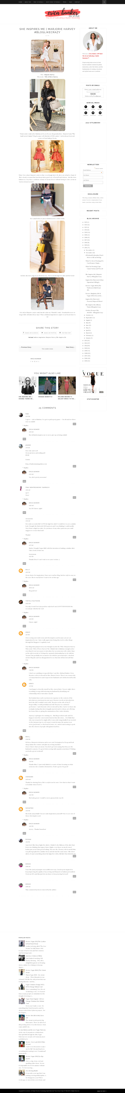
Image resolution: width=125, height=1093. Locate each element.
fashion (35, 337)
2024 (85, 225)
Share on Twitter (50, 332)
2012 (85, 343)
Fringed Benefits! (45, 397)
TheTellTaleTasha (33, 601)
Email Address (92, 170)
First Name (86, 175)
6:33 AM (31, 474)
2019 (85, 235)
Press (64, 2)
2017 (85, 240)
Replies (26, 425)
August (88, 320)
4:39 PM (31, 619)
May (87, 328)
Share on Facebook (31, 332)
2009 (85, 351)
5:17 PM (31, 686)
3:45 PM (28, 810)
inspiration (42, 337)
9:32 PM (31, 556)
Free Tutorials (38, 2)
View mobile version (47, 349)
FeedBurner (97, 96)
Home (20, 2)
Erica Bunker (36, 358)
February (88, 335)
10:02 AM (31, 588)
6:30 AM (31, 505)
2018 (85, 237)
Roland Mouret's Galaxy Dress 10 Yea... (67, 398)
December (89, 250)
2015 (85, 245)
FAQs (70, 2)
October (88, 315)
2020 (85, 232)
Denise (28, 864)
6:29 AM (31, 432)
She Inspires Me (61, 337)
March (88, 333)
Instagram (100, 109)
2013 (85, 340)
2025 (85, 222)
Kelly (28, 569)
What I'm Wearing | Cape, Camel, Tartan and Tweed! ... (94, 269)
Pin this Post (66, 332)
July (87, 323)
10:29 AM (28, 779)
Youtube (100, 115)
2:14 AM (28, 447)
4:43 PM (31, 826)
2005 (85, 361)
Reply (74, 466)
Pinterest (86, 115)
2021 (85, 230)
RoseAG (28, 839)
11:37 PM (28, 416)
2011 (85, 345)
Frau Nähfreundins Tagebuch (37, 487)
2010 (85, 348)
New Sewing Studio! (32, 1071)
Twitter (93, 109)
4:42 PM (31, 795)
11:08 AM (28, 866)
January (88, 338)
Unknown (29, 777)
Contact (77, 2)
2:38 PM (31, 670)
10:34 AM (28, 603)
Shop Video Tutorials (53, 2)
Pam (27, 414)
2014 (85, 247)
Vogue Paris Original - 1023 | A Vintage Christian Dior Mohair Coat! (35, 1001)
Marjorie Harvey (51, 337)
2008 (85, 353)
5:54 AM (28, 521)
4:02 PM (28, 572)
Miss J (28, 737)
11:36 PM (28, 739)
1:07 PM (28, 635)
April (87, 330)
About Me (28, 2)
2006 (85, 358)
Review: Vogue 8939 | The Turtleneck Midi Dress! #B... (93, 288)
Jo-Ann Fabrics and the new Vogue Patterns (32, 1030)
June (87, 325)
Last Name (86, 180)
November (89, 253)
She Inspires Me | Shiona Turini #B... (26, 398)
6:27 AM (31, 545)
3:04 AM (28, 490)
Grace (28, 632)
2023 (85, 227)
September (89, 317)
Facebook (86, 109)
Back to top (101, 1091)
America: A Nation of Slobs (34, 956)
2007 (85, 356)
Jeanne (28, 445)
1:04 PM (28, 842)
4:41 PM (31, 761)
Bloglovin (93, 115)
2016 (85, 242)
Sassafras (30, 808)
